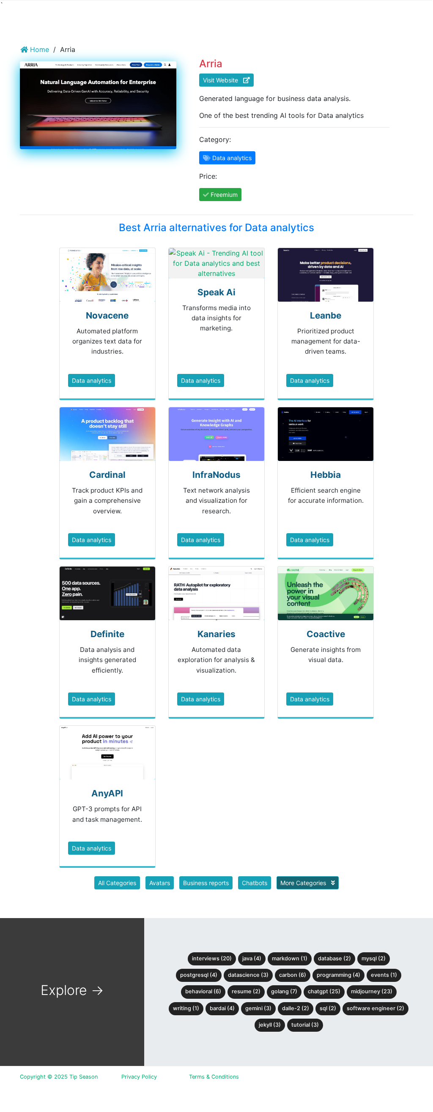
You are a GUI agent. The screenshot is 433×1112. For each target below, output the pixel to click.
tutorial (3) (305, 1025)
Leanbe (325, 315)
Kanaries (216, 634)
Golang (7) (284, 991)
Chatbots (254, 882)
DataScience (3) (248, 975)
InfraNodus (216, 474)
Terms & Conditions (214, 1077)
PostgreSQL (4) (198, 975)
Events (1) (384, 975)
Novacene (107, 315)
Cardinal (107, 474)
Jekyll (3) (270, 1025)
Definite (107, 634)
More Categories (304, 882)
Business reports (206, 882)
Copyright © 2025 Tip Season (59, 1077)
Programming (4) (338, 975)
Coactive (326, 634)
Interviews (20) (212, 958)
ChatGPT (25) (324, 991)
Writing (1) (186, 1008)
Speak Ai (216, 292)
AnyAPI (107, 793)
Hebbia (325, 474)
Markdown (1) (289, 958)
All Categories (117, 882)
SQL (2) (328, 1008)
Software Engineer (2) (375, 1008)
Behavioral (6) (203, 991)
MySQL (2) (374, 958)
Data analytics (91, 380)
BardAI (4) (222, 1008)
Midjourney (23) (371, 991)
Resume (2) (246, 991)
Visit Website (223, 80)
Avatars (159, 882)
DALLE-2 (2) (295, 1008)
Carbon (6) (292, 975)
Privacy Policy (139, 1077)
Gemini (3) (258, 1008)
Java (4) (251, 958)
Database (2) (334, 958)
